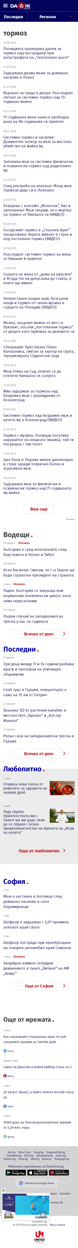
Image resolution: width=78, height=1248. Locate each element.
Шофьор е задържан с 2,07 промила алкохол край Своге (36, 925)
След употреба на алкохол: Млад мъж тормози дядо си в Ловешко (37, 188)
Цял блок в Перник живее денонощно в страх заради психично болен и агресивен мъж (38, 463)
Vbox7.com (24, 1152)
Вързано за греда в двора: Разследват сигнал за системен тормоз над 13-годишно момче (38, 97)
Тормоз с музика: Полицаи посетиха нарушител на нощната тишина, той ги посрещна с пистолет (38, 439)
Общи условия (57, 1224)
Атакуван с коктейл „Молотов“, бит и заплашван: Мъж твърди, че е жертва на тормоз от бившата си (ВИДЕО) (37, 210)
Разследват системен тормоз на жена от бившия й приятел (37, 256)
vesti (10, 1106)
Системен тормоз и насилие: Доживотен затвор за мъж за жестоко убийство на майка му (37, 141)
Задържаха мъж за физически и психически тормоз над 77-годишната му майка (37, 488)
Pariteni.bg (10, 1158)
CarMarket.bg (14, 1155)
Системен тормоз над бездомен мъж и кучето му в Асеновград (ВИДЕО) (37, 417)
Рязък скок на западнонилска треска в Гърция (38, 738)
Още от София (39, 986)
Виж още (39, 509)
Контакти (65, 1193)
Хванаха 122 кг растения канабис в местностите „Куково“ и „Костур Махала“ (34, 715)
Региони (48, 16)
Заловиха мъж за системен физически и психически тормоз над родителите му (38, 165)
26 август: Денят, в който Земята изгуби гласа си (38, 1094)
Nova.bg (46, 1158)
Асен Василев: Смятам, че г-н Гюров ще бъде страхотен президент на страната (39, 573)
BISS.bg (28, 1155)
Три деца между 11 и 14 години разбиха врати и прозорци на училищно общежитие (38, 669)
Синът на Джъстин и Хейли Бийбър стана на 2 (37, 1067)
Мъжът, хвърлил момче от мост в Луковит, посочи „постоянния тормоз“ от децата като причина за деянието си (38, 327)
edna (10, 1076)
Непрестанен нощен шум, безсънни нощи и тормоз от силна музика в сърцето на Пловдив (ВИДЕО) (35, 302)
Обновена (24, 543)
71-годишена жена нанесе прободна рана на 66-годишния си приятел (36, 119)
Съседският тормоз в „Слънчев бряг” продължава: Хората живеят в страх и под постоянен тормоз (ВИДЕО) (37, 234)
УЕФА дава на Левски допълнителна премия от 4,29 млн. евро (37, 1125)
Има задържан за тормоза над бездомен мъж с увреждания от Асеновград (31, 395)
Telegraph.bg (61, 1158)
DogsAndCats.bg (55, 1152)
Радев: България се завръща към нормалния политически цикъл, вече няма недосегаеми (37, 595)
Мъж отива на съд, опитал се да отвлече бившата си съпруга (32, 373)
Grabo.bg (61, 1155)
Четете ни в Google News (39, 1183)
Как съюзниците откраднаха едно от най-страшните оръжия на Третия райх (35, 1039)
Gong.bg (38, 1152)
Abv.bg (11, 1152)
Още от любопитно (39, 851)
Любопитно (22, 769)
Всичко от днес (39, 633)
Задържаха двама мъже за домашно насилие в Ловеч (35, 75)
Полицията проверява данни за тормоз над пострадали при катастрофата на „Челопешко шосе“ (36, 53)
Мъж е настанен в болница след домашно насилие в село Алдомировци (32, 901)
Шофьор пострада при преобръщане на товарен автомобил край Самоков (37, 945)
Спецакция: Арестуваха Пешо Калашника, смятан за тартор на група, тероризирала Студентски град (38, 351)
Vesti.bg (35, 1158)
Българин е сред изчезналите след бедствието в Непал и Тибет (35, 552)
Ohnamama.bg (44, 1155)
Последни (13, 16)
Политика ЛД (55, 1202)
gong (10, 1136)
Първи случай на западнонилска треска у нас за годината (33, 619)
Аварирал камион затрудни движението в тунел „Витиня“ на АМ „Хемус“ (36, 968)
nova (10, 1051)
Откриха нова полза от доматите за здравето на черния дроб (25, 788)
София (14, 881)
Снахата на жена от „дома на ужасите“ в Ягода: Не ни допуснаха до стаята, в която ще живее (37, 278)
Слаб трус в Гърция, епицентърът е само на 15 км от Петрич (35, 692)
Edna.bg (23, 1158)
